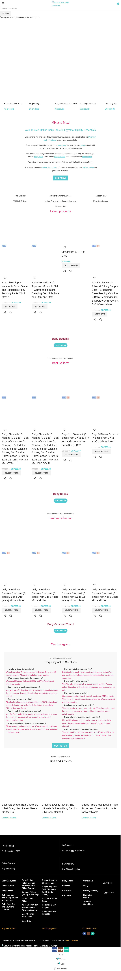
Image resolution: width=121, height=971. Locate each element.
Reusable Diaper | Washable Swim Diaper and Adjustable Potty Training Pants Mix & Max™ (15, 289)
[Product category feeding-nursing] (92, 94)
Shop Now (22, 68)
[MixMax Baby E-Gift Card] (75, 230)
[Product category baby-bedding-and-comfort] (66, 94)
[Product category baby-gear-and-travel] (16, 94)
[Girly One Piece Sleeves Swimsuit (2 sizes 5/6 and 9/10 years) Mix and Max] (15, 537)
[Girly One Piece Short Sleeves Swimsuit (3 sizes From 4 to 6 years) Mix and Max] (105, 537)
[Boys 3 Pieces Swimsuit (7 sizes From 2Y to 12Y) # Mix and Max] (105, 382)
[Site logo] (60, 3)
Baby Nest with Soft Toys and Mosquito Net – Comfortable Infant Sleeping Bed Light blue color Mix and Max (45, 289)
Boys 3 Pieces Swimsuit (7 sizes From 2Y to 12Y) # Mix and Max (105, 438)
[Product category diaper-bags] (41, 94)
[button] (9, 306)
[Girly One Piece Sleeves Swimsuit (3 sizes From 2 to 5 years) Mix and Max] (45, 537)
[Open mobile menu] (3, 3)
